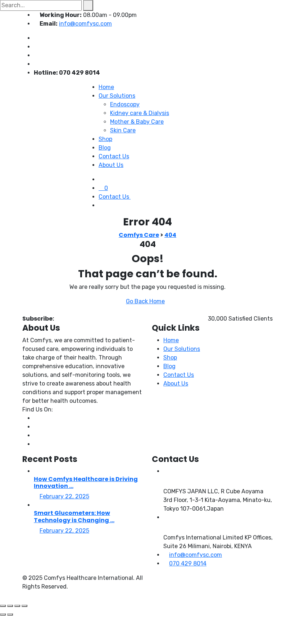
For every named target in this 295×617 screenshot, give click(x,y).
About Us (111, 165)
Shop (105, 139)
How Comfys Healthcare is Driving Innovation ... (86, 482)
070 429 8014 (187, 563)
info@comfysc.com (85, 23)
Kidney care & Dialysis (139, 113)
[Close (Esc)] (24, 606)
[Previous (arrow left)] (3, 614)
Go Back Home (145, 301)
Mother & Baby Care (137, 121)
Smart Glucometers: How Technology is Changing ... (74, 516)
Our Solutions (117, 95)
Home (106, 87)
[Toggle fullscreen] (10, 606)
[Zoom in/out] (3, 606)
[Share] (17, 606)
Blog (105, 147)
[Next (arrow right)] (10, 614)
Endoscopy (125, 104)
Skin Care (123, 130)
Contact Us (114, 156)
